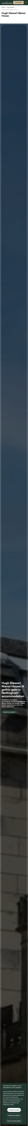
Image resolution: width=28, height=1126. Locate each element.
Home (3, 7)
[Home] (7, 2)
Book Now (18, 2)
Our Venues (10, 7)
